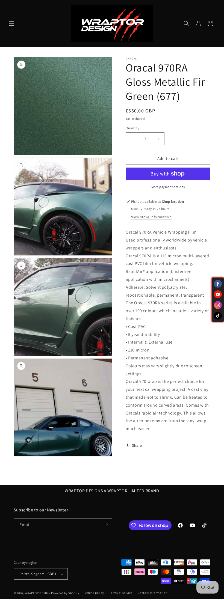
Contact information (152, 593)
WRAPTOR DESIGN (38, 593)
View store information (151, 216)
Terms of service (120, 593)
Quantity (132, 128)
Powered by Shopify (65, 593)
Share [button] (137, 445)
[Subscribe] (106, 524)
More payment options (168, 187)
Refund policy (94, 593)
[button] (11, 23)
